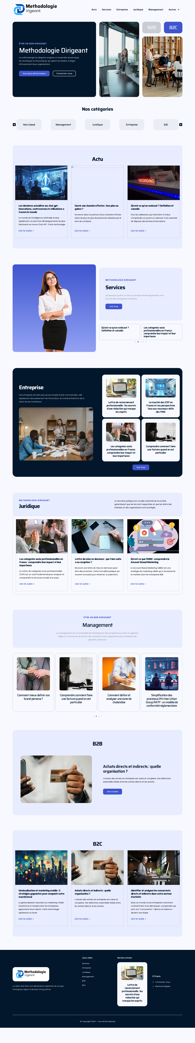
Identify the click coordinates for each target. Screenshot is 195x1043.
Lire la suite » (26, 230)
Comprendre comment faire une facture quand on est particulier (161, 449)
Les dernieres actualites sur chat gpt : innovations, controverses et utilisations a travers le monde (41, 209)
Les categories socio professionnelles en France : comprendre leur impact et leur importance (117, 331)
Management (156, 9)
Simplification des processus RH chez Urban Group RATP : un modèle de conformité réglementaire (119, 700)
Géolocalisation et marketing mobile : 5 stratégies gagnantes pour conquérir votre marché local (41, 893)
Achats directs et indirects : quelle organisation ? (161, 329)
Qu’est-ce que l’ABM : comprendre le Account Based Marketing (150, 560)
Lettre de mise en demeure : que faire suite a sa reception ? (98, 560)
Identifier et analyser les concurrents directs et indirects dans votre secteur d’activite (151, 893)
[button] (14, 124)
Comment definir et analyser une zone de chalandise (76, 699)
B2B (151, 27)
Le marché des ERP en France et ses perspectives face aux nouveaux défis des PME (160, 407)
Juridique (138, 9)
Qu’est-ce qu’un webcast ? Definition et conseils (152, 207)
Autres (172, 9)
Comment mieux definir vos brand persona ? (161, 697)
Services (106, 9)
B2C (173, 27)
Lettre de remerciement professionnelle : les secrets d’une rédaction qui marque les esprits (121, 407)
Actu (94, 9)
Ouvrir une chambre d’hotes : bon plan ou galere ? (96, 207)
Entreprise (122, 9)
